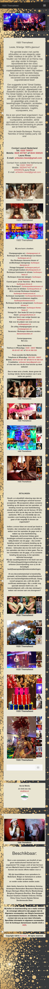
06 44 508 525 (31, 350)
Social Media (24, 786)
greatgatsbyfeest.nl (27, 315)
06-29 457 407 (17, 350)
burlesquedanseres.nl (34, 296)
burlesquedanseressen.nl (32, 286)
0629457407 (26, 167)
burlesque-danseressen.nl (29, 278)
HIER (24, 925)
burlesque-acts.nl (24, 319)
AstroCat (23, 935)
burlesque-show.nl (24, 284)
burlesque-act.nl (24, 258)
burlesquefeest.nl (34, 288)
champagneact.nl (33, 253)
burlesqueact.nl (24, 324)
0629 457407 (21, 152)
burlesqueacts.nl (34, 270)
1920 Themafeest (10, 5)
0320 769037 (26, 150)
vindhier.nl (24, 791)
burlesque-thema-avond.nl (24, 293)
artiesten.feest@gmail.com (28, 157)
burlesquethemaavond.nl (24, 300)
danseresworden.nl (24, 333)
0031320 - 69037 (34, 357)
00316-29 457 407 (20, 359)
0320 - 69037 (31, 348)
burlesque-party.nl (32, 267)
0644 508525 (36, 152)
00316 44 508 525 (36, 359)
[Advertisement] (24, 964)
